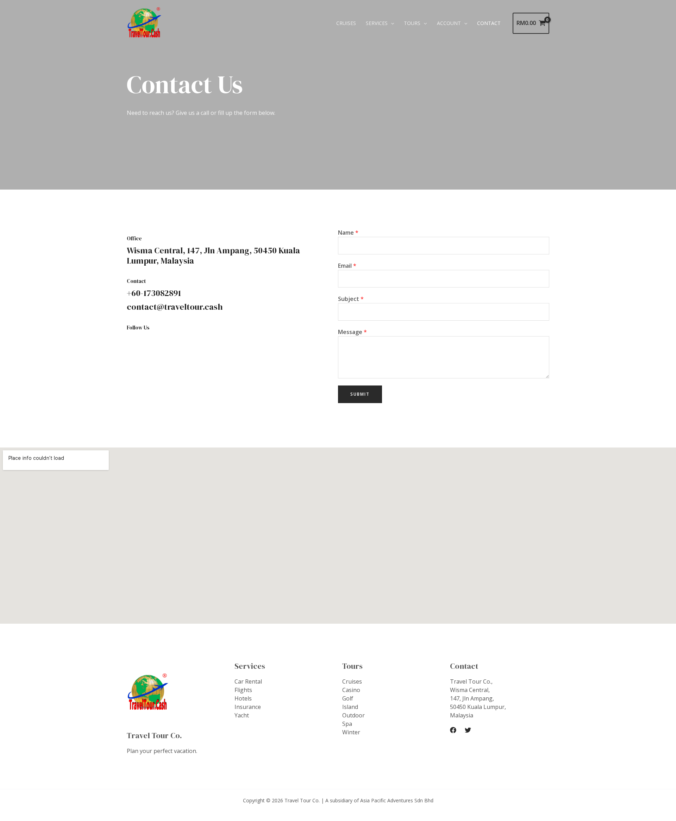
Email (347, 266)
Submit (360, 394)
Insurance (247, 707)
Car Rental (248, 681)
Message (352, 332)
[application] (391, 23)
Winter (351, 732)
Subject (351, 299)
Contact (489, 23)
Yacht (241, 715)
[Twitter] (468, 730)
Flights (243, 690)
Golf (347, 698)
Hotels (243, 698)
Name (348, 232)
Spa (347, 724)
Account (449, 23)
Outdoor (353, 715)
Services (377, 23)
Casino (351, 690)
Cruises (346, 23)
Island (350, 707)
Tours (412, 23)
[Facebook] (453, 730)
